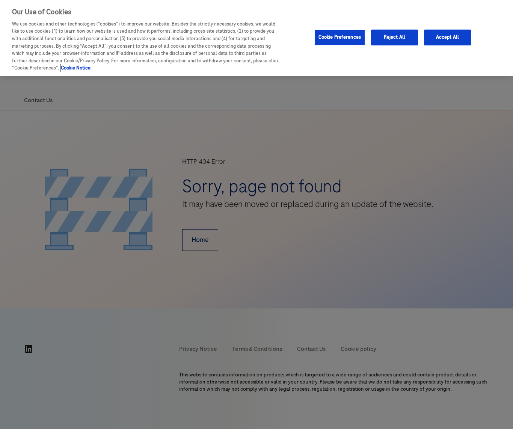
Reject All (394, 36)
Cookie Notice (76, 68)
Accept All (447, 36)
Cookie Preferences (339, 36)
